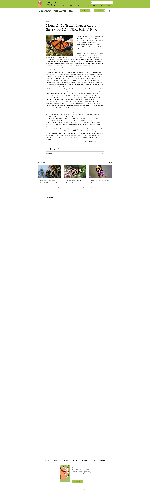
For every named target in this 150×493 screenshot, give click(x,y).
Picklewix (87, 489)
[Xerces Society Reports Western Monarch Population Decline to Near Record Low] (75, 171)
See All (110, 162)
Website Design (82, 489)
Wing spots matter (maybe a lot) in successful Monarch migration (100, 181)
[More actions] (103, 22)
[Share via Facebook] (47, 149)
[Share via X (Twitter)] (50, 149)
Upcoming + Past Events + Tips (56, 11)
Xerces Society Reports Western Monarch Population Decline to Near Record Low (75, 181)
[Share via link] (58, 149)
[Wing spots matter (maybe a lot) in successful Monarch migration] (100, 171)
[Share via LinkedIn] (54, 149)
